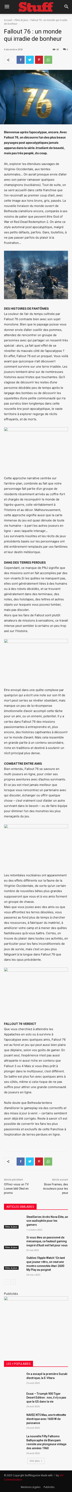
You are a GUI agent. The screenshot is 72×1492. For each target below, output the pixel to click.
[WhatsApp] (48, 60)
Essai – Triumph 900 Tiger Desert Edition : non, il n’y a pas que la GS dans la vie (46, 1397)
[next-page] (12, 1282)
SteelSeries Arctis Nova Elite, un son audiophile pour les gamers (47, 1220)
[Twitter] (30, 60)
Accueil (8, 20)
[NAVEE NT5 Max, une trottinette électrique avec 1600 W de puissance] (13, 1420)
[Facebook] (21, 60)
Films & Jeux (21, 20)
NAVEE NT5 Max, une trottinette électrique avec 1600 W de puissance (46, 1418)
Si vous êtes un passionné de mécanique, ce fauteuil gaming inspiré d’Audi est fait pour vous (47, 1241)
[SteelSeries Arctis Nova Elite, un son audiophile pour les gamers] (13, 1222)
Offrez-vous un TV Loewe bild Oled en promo (16, 1189)
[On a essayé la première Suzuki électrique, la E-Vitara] (13, 1379)
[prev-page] (6, 1282)
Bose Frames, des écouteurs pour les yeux (55, 1189)
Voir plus (35, 1461)
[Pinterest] (39, 60)
